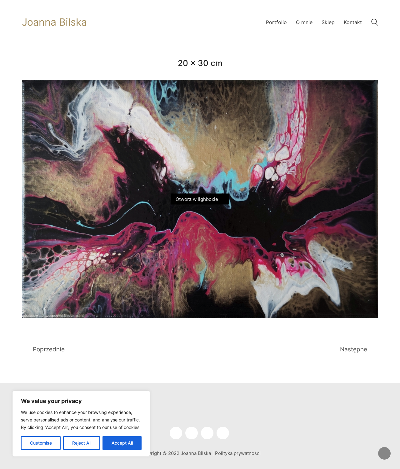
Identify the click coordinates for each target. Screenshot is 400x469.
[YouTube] (191, 433)
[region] (81, 423)
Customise (41, 443)
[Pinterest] (207, 433)
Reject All (81, 443)
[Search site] (374, 23)
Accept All (122, 443)
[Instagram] (176, 433)
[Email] (223, 433)
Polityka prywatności (238, 453)
